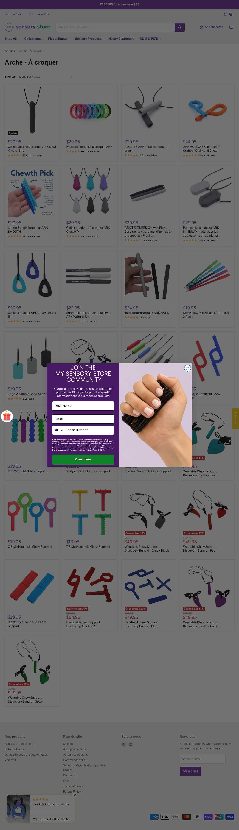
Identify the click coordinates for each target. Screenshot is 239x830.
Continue (83, 459)
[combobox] (58, 430)
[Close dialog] (187, 368)
